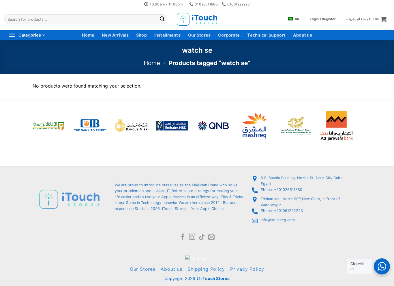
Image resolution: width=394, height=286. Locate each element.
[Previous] (25, 117)
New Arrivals (115, 35)
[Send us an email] (211, 237)
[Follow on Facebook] (182, 237)
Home (88, 35)
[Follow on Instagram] (192, 237)
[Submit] (162, 19)
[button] (366, 19)
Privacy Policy (247, 269)
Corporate (229, 35)
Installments (167, 35)
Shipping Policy (206, 269)
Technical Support (266, 35)
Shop (141, 35)
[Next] (360, 117)
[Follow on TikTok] (202, 237)
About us (302, 35)
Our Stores (199, 35)
